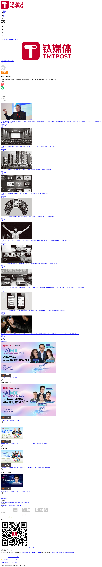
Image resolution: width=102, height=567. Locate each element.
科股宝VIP (5, 15)
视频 (4, 16)
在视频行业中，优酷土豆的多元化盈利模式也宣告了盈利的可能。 (33, 193)
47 (3, 174)
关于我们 (3, 502)
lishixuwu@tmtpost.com (56, 552)
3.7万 (2, 338)
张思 (2, 218)
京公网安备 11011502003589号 (9, 560)
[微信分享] (2, 89)
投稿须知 (7, 502)
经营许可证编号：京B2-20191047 (9, 562)
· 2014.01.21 (3, 172)
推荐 (4, 11)
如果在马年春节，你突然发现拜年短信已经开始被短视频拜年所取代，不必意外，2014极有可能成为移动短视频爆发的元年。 (48, 334)
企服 (4, 28)
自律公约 (26, 502)
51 (3, 150)
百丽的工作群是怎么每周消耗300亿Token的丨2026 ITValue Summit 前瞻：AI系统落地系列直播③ (24, 444)
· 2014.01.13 (3, 313)
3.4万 (2, 197)
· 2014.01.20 (3, 196)
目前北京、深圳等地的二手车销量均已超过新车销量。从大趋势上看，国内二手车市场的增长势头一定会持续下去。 (56, 287)
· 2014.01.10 (3, 336)
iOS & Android (32, 547)
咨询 (4, 30)
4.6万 (2, 268)
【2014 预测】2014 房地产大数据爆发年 (10, 169)
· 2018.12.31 (3, 125)
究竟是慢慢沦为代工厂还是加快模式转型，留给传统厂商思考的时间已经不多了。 (40, 263)
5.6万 (2, 174)
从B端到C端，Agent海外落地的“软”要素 (10, 377)
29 (3, 338)
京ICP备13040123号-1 (13, 557)
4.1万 (2, 314)
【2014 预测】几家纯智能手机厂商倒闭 (10, 216)
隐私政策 (21, 502)
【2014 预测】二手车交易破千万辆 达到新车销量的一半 (14, 287)
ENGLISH (16, 39)
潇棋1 (2, 171)
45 (3, 197)
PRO (7, 61)
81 (3, 268)
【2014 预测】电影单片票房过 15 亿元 (10, 146)
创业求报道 (3, 505)
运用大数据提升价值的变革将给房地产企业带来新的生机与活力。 (36, 169)
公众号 (5, 36)
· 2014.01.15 (3, 266)
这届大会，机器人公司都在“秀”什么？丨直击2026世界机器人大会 (17, 491)
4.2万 (2, 150)
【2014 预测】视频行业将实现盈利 (9, 193)
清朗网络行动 (6, 38)
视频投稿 (8, 39)
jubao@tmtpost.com (26, 552)
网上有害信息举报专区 (69, 552)
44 (3, 291)
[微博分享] (2, 85)
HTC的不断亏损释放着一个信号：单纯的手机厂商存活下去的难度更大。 (37, 216)
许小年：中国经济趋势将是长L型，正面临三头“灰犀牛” (14, 121)
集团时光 (5, 35)
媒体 (4, 26)
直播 (4, 18)
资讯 (2, 61)
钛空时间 (5, 33)
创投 (4, 29)
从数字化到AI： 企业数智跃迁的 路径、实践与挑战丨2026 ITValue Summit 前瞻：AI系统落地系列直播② (26, 467)
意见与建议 (14, 505)
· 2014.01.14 (3, 290)
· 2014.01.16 (3, 243)
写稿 (4, 39)
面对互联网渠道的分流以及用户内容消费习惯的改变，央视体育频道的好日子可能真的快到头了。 (46, 240)
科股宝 (4, 61)
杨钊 (2, 241)
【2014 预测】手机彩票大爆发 (8, 310)
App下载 (12, 39)
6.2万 (2, 221)
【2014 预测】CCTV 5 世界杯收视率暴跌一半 (12, 240)
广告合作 (8, 505)
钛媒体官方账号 (4, 124)
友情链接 (19, 505)
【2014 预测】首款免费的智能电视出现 (10, 263)
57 (3, 221)
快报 (4, 12)
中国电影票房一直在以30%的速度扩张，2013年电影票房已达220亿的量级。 (37, 146)
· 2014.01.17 (3, 219)
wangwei (3, 312)
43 (3, 314)
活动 (4, 32)
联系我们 (17, 502)
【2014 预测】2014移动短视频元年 (9, 334)
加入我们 (12, 502)
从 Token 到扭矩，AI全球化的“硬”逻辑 (10, 420)
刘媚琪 (2, 147)
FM (13, 61)
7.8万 (2, 127)
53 (3, 244)
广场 (4, 13)
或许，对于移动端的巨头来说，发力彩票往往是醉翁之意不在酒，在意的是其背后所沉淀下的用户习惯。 (40, 310)
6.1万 (2, 244)
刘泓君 (2, 335)
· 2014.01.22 (3, 149)
